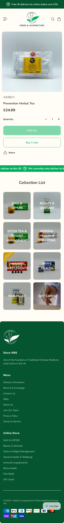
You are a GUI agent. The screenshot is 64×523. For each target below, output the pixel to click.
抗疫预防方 (9, 97)
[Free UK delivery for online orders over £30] (32, 4)
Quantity (8, 119)
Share (12, 152)
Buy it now (32, 142)
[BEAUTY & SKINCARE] (47, 205)
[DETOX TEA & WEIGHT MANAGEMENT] (17, 236)
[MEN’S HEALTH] (47, 266)
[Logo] (32, 19)
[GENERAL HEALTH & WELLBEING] (47, 236)
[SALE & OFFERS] (17, 205)
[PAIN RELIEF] (17, 296)
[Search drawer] (53, 19)
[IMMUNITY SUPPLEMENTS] (17, 266)
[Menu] (5, 19)
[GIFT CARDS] (47, 296)
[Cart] (59, 19)
